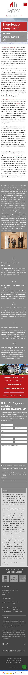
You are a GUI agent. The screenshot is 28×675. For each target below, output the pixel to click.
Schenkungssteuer (12, 548)
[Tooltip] (26, 671)
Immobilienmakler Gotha (14, 667)
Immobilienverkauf (20, 500)
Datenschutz (14, 662)
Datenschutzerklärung (12, 465)
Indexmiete (5, 502)
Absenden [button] (14, 480)
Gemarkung (16, 525)
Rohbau (11, 546)
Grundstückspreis (18, 533)
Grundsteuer (18, 531)
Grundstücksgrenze (10, 533)
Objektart (16, 542)
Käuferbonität (16, 502)
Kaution (8, 504)
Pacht (9, 544)
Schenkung (5, 548)
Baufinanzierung (13, 506)
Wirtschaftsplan (6, 560)
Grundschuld (12, 531)
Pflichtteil (19, 544)
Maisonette (14, 535)
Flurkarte (7, 525)
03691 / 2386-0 (12, 16)
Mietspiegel (21, 538)
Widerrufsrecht (20, 558)
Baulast (16, 509)
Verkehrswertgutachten (16, 554)
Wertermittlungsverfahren (11, 558)
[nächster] (24, 578)
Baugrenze (8, 508)
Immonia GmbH (17, 660)
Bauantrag (7, 506)
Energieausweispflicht (9, 47)
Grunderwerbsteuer (15, 529)
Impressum (8, 662)
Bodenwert (5, 515)
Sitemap (20, 662)
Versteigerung (11, 556)
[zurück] (3, 578)
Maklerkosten (21, 536)
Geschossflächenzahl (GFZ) (16, 527)
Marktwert (12, 538)
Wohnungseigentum (15, 562)
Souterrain (20, 550)
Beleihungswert (11, 511)
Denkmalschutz (16, 515)
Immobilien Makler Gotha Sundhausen (14, 395)
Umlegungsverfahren (18, 552)
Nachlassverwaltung (16, 540)
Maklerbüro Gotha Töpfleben (14, 381)
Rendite (7, 546)
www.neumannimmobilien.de (10, 604)
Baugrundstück (14, 508)
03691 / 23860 (24, 667)
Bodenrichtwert (21, 513)
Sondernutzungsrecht (12, 550)
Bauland (20, 508)
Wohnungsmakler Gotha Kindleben (14, 392)
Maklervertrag (6, 538)
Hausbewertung (6, 496)
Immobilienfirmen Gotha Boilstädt (14, 388)
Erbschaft (5, 523)
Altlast (13, 494)
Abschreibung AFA (7, 494)
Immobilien (17, 155)
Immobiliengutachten (10, 500)
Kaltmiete (11, 502)
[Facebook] (21, 16)
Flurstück (12, 525)
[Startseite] (14, 7)
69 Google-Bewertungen (21, 673)
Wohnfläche (13, 560)
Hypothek (13, 496)
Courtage (11, 515)
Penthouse (14, 544)
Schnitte (19, 548)
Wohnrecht (18, 560)
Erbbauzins (8, 521)
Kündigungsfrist (18, 504)
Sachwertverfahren (18, 546)
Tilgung (11, 552)
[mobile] (25, 4)
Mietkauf (16, 538)
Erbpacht (22, 521)
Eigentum (7, 517)
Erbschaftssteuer (11, 523)
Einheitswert (7, 519)
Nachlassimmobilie (7, 540)
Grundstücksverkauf (7, 535)
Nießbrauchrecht (9, 542)
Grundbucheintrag (7, 529)
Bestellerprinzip (18, 511)
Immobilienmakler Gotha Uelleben (14, 377)
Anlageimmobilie (19, 494)
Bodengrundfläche (13, 513)
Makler (17, 103)
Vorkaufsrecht (17, 556)
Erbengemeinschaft (15, 521)
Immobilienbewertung (13, 498)
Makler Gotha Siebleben (14, 384)
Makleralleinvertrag (13, 536)
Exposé (17, 523)
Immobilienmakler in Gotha (10, 99)
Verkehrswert (8, 554)
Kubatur (12, 504)
